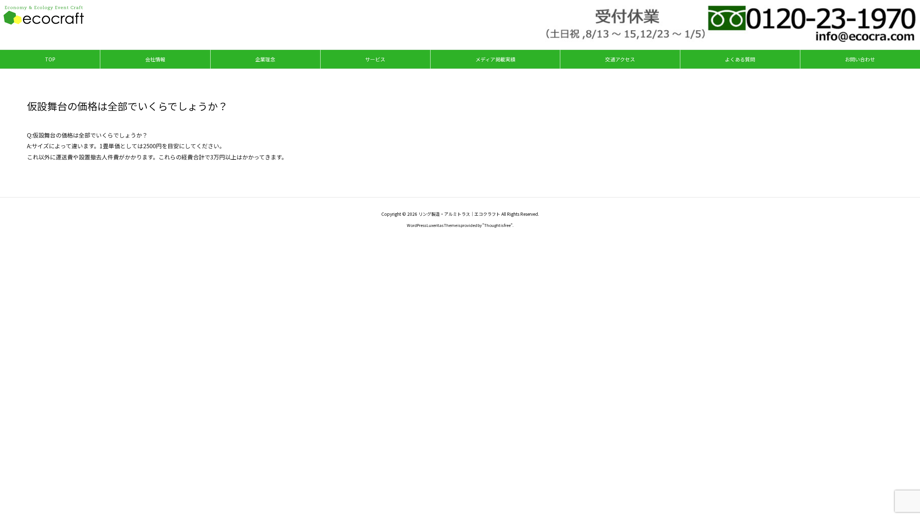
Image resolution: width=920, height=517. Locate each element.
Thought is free (497, 225)
